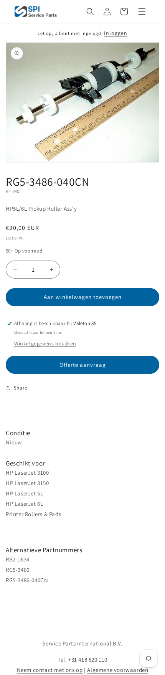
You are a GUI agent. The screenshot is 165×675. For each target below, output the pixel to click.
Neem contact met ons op (50, 669)
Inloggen (115, 33)
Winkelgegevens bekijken (45, 343)
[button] (90, 11)
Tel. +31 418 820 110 (82, 659)
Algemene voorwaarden (117, 669)
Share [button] (20, 387)
